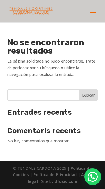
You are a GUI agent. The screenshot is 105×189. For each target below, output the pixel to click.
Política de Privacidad (55, 174)
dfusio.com (66, 181)
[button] (92, 176)
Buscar (88, 95)
